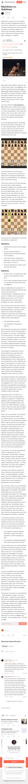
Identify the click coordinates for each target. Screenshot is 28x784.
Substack (6, 781)
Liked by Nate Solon (10, 661)
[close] (23, 740)
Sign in (25, 2)
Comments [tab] (4, 646)
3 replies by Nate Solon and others (14, 701)
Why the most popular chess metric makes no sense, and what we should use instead (10, 731)
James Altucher (8, 676)
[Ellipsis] (26, 660)
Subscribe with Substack (15, 767)
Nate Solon (7, 12)
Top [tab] (3, 715)
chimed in (20, 87)
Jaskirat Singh (7, 660)
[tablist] (7, 646)
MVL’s (3, 490)
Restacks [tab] (11, 646)
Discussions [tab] (12, 715)
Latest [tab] (6, 715)
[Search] (25, 715)
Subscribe (19, 2)
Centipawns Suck (6, 729)
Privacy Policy (19, 773)
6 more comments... (6, 708)
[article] (14, 722)
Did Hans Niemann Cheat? (9, 719)
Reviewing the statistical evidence (9, 721)
